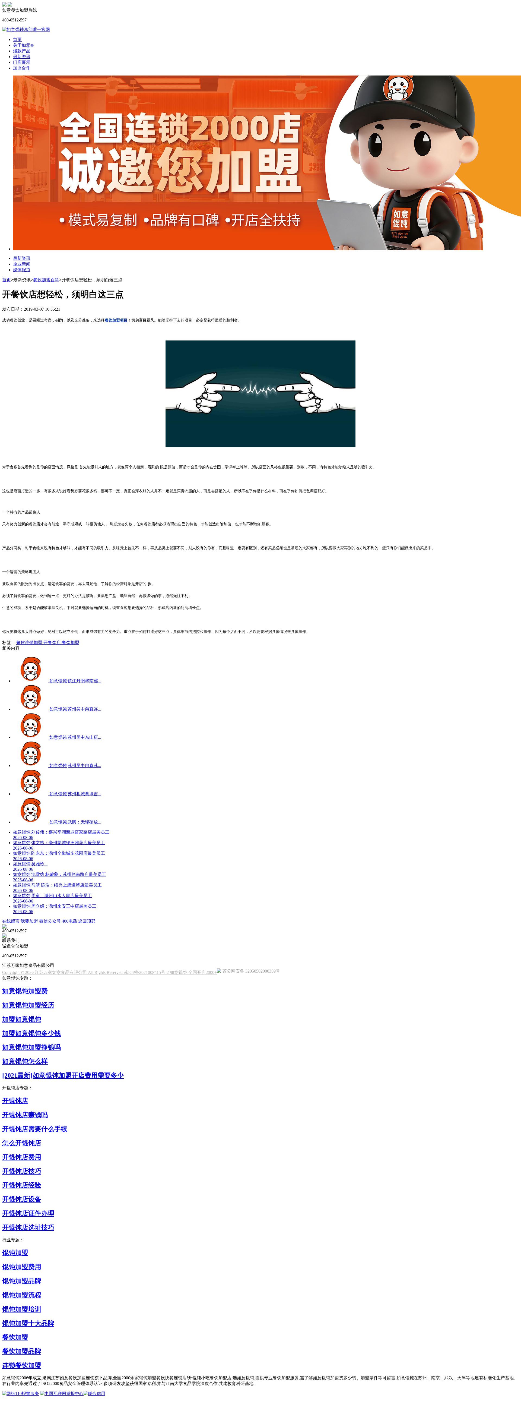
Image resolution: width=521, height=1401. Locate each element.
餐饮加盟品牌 (21, 1351)
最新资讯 (21, 56)
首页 (17, 39)
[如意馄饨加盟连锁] (10, 5)
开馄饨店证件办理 (28, 1213)
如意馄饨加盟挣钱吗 (31, 1047)
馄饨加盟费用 (21, 1266)
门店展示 (21, 62)
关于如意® (23, 45)
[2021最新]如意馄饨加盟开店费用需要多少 (63, 1075)
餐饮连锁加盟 (29, 642)
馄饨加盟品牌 (21, 1281)
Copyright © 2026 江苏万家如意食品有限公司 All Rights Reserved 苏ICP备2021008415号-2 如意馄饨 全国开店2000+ (109, 972)
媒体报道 (21, 269)
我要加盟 (29, 921)
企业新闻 (21, 264)
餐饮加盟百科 (46, 279)
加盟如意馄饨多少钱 (31, 1033)
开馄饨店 (15, 1100)
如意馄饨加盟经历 (28, 1005)
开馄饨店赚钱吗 (25, 1114)
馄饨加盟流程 (21, 1295)
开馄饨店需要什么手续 (34, 1128)
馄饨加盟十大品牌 (28, 1323)
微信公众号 (50, 921)
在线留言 (11, 921)
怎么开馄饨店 (21, 1143)
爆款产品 (21, 51)
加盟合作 (21, 68)
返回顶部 (87, 921)
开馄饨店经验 (21, 1185)
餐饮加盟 (70, 642)
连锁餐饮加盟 (21, 1365)
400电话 (69, 921)
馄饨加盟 (15, 1252)
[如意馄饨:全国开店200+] (4, 5)
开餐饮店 (52, 642)
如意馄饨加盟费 (25, 991)
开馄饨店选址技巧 (28, 1227)
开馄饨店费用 (21, 1157)
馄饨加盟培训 (21, 1309)
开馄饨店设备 (21, 1199)
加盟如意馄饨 (21, 1019)
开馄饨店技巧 (21, 1171)
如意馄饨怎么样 (25, 1061)
